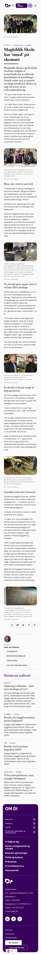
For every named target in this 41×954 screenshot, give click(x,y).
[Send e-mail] (17, 625)
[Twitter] (19, 919)
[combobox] (11, 951)
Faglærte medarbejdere (16, 665)
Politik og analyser (14, 857)
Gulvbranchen (8, 772)
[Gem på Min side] (12, 625)
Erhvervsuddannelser (16, 656)
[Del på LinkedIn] (23, 625)
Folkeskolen (11, 651)
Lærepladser (11, 661)
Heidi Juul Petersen (11, 647)
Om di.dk (8, 930)
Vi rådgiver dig (18, 45)
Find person (9, 934)
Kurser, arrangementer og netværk (17, 847)
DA (12, 951)
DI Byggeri (7, 714)
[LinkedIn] (7, 919)
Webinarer (7, 683)
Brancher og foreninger (16, 853)
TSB (5, 743)
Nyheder (16, 714)
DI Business (11, 861)
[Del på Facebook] (29, 625)
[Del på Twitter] (34, 625)
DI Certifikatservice (14, 866)
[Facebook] (13, 919)
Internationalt (12, 870)
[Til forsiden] (8, 5)
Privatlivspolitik (11, 938)
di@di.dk (14, 911)
